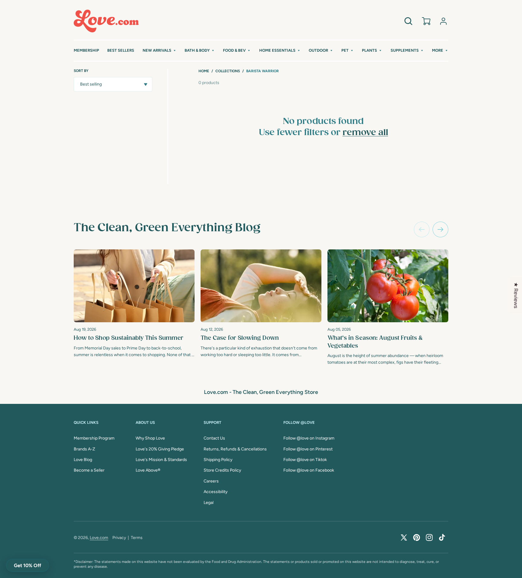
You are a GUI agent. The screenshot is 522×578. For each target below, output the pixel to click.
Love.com (99, 537)
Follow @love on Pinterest (308, 449)
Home (203, 71)
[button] (159, 50)
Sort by (81, 71)
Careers (211, 481)
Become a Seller (89, 470)
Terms (137, 537)
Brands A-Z (84, 449)
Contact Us (214, 438)
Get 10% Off (27, 565)
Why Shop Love (150, 438)
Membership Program (94, 438)
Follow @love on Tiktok (305, 459)
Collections (227, 71)
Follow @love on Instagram (308, 438)
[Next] (440, 229)
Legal (209, 502)
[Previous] (422, 229)
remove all (365, 132)
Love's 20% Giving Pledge (160, 449)
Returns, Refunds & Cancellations (235, 449)
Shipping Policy (218, 459)
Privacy (119, 537)
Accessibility (215, 491)
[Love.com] (106, 21)
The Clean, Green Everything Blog (167, 227)
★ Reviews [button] (516, 295)
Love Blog (83, 459)
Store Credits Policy (222, 470)
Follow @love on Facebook (308, 470)
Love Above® (148, 470)
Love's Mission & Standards (161, 459)
